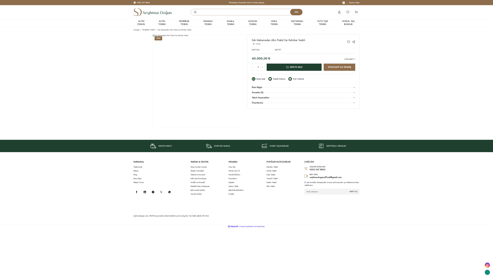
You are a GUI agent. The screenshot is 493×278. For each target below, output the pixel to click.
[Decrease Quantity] (253, 67)
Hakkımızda (138, 167)
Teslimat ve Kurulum (198, 174)
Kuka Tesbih (271, 174)
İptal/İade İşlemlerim (236, 190)
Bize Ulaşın (138, 178)
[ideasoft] (233, 226)
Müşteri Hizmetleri (197, 171)
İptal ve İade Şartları (198, 190)
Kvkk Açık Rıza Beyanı (199, 178)
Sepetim (231, 182)
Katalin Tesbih (272, 182)
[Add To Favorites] (348, 41)
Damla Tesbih (272, 171)
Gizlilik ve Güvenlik (198, 182)
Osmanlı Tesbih (272, 178)
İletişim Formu (139, 182)
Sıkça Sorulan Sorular (199, 167)
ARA (296, 12)
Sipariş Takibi (233, 186)
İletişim (136, 171)
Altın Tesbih (271, 186)
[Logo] (153, 12)
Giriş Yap (232, 167)
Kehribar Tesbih (272, 167)
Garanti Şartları (196, 194)
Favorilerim (233, 178)
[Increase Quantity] (263, 67)
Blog (135, 174)
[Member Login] (339, 12)
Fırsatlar (231, 194)
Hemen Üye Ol (234, 171)
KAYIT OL (354, 191)
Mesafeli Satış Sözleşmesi (200, 186)
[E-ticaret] (246, 226)
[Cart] (356, 12)
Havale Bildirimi (234, 174)
